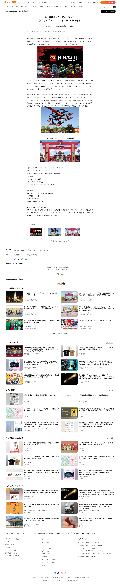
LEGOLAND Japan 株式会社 (34, 31)
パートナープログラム (44, 577)
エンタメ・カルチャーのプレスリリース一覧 (23, 533)
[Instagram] (62, 573)
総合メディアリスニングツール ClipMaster (90, 545)
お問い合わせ (60, 274)
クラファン (79, 6)
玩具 (15, 255)
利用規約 (55, 577)
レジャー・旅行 (23, 255)
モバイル (67, 6)
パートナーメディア (10, 550)
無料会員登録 (45, 542)
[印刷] (26, 259)
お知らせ (44, 556)
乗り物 (73, 6)
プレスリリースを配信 (76, 2)
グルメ (17, 6)
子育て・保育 (33, 255)
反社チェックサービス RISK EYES (87, 556)
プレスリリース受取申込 (48, 559)
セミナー (44, 565)
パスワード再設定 (47, 548)
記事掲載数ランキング (11, 553)
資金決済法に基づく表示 (82, 577)
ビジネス (55, 6)
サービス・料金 (9, 544)
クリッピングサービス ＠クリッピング (89, 542)
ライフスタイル (41, 6)
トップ (6, 533)
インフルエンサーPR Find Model (87, 548)
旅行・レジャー (33, 250)
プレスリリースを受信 (91, 2)
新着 (7, 6)
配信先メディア (9, 547)
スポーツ (49, 6)
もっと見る (110, 342)
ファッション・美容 (30, 6)
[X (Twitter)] (19, 259)
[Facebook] (15, 259)
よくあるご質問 (46, 553)
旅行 (22, 6)
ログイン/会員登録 (109, 2)
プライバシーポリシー (67, 577)
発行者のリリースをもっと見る (60, 333)
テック (62, 6)
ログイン (44, 545)
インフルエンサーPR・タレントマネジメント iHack (92, 551)
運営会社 (33, 577)
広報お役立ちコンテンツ (12, 556)
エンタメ (11, 6)
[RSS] (65, 573)
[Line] (22, 259)
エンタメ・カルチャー (20, 250)
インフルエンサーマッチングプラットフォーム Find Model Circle (96, 553)
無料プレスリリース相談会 (49, 562)
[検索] (114, 7)
